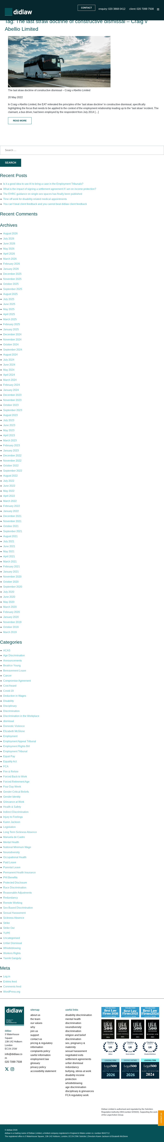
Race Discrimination (14, 887)
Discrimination (11, 711)
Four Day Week (12, 786)
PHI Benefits (10, 877)
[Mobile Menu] (158, 9)
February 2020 (11, 612)
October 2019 (11, 627)
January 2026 (11, 269)
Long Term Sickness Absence (20, 832)
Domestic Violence (14, 726)
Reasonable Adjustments (17, 892)
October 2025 (11, 284)
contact (86, 7)
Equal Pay (9, 756)
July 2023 (8, 420)
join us (34, 1031)
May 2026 (8, 248)
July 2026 (8, 238)
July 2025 (8, 299)
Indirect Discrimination (16, 812)
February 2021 (11, 566)
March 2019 (10, 632)
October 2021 (11, 526)
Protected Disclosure (15, 882)
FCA (5, 766)
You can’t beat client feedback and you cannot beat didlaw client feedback (45, 204)
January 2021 (11, 571)
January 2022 (11, 511)
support (34, 1035)
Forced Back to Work (15, 776)
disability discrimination (78, 1015)
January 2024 (11, 390)
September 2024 (12, 349)
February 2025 (11, 324)
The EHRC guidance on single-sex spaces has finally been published (42, 194)
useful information (40, 1055)
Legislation (9, 827)
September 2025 (12, 289)
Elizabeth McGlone (14, 731)
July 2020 (8, 591)
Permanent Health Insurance (19, 872)
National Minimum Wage (17, 847)
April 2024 (9, 374)
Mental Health (11, 842)
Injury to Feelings (13, 817)
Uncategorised (11, 938)
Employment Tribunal (15, 751)
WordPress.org (11, 991)
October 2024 (11, 344)
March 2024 (10, 380)
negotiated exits (74, 1055)
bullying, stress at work (78, 1071)
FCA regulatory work (77, 1095)
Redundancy (10, 897)
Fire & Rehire (10, 771)
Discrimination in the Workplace (21, 716)
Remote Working (12, 902)
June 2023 (9, 425)
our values (36, 1023)
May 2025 (8, 309)
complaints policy (40, 1051)
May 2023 (8, 430)
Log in (6, 976)
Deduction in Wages (14, 695)
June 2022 (9, 485)
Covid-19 (8, 690)
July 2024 (8, 359)
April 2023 (9, 435)
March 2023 (10, 440)
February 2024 (11, 384)
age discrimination (75, 1087)
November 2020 (12, 576)
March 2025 (10, 319)
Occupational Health (14, 857)
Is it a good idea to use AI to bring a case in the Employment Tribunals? (43, 183)
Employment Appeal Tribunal (19, 741)
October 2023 (11, 405)
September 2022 (12, 470)
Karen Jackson (11, 822)
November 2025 (12, 279)
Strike (6, 923)
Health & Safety (12, 806)
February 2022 (11, 506)
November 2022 (12, 460)
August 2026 (10, 233)
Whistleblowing (12, 948)
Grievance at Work (13, 801)
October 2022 (11, 465)
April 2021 (9, 556)
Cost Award (9, 685)
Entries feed (10, 981)
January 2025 (11, 329)
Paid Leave (9, 862)
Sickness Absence (13, 917)
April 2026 (9, 253)
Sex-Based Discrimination (18, 907)
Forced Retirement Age (16, 781)
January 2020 (11, 617)
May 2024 (8, 369)
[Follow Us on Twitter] (7, 1069)
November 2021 (12, 521)
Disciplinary (10, 706)
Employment (10, 736)
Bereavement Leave (14, 670)
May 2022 (8, 491)
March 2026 (10, 258)
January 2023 (11, 450)
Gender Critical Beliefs (16, 791)
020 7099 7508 (13, 1061)
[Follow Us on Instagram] (12, 1069)
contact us (36, 1039)
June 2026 (9, 243)
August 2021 (10, 536)
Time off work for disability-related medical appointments (35, 199)
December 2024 (12, 334)
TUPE (6, 933)
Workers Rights (12, 953)
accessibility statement (43, 1071)
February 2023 (11, 445)
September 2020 (12, 586)
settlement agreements (78, 1059)
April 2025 (9, 314)
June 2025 (9, 304)
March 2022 (10, 501)
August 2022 (10, 475)
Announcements (12, 660)
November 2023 (12, 400)
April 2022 (9, 496)
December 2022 (12, 455)
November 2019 (12, 622)
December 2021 (12, 516)
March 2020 (10, 607)
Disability (8, 701)
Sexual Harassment (14, 912)
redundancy (72, 1067)
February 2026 (11, 263)
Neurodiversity (11, 852)
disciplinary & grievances (79, 1091)
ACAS (6, 650)
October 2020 (11, 581)
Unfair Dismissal (12, 943)
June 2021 (9, 546)
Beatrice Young (12, 665)
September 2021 (12, 531)
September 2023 (12, 410)
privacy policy (38, 1067)
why (32, 1027)
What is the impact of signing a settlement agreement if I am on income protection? (49, 189)
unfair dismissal (74, 1063)
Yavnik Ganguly (12, 958)
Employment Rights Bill (16, 746)
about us (35, 1015)
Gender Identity (11, 796)
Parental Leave (11, 867)
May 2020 (8, 602)
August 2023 (10, 415)
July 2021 (8, 541)
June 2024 (9, 364)
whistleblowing (73, 1083)
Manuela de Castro (14, 837)
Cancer (7, 675)
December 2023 (12, 395)
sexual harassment (76, 1051)
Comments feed (12, 986)
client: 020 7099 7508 (141, 9)
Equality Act (10, 761)
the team (35, 1019)
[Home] (18, 12)
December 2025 (12, 273)
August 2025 (10, 294)
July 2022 (8, 480)
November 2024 (12, 339)
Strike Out (8, 928)
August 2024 (10, 354)
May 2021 (8, 551)
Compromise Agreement (17, 680)
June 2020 (9, 596)
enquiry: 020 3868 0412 (111, 9)
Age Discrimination (14, 655)
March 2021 (10, 561)
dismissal (8, 721)
